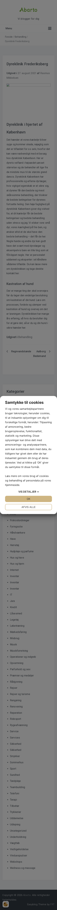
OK (28, 498)
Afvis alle (29, 507)
